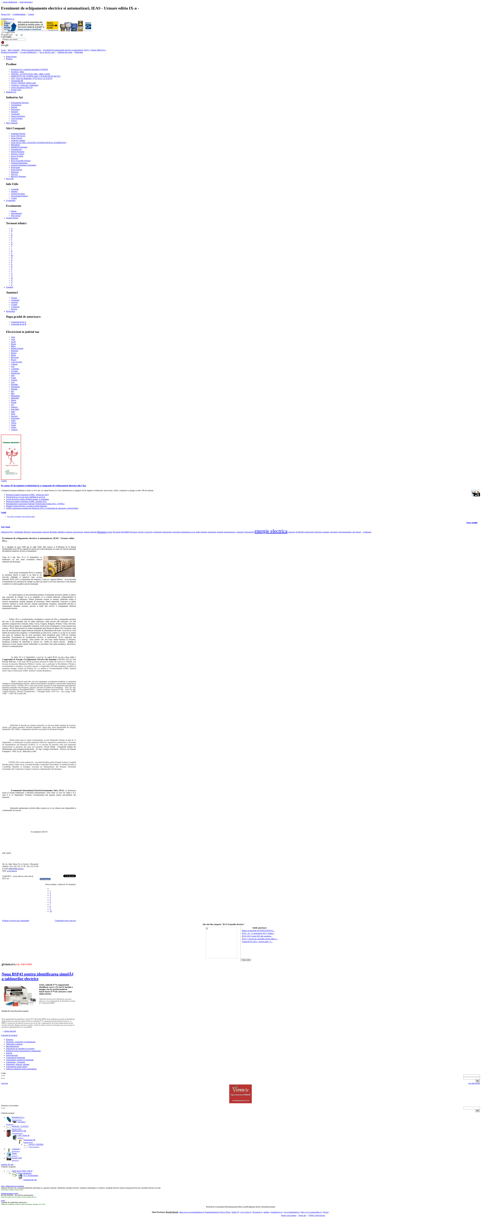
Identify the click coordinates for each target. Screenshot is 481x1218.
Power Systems (17, 156)
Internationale (16, 213)
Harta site (302, 1215)
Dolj (13, 375)
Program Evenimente (9, 52)
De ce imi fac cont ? (47, 52)
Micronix (14, 158)
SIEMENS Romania (19, 147)
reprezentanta (36, 532)
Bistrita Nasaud (17, 348)
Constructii (15, 114)
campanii (240, 532)
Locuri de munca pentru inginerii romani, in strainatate (27, 499)
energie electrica (271, 531)
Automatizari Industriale (15, 1058)
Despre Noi (5, 14)
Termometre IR (17, 81)
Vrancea (14, 430)
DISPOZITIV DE (19, 1131)
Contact (31, 14)
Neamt (13, 402)
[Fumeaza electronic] (11, 479)
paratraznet (212, 532)
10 (51, 911)
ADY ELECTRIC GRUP (22, 1171)
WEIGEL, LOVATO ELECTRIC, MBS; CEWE (30, 74)
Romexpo (15, 172)
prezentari (176, 532)
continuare (367, 532)
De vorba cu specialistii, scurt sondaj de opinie (21, 516)
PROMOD (15, 145)
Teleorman (15, 418)
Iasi (12, 391)
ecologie (300, 532)
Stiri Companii (13, 50)
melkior (267, 1212)
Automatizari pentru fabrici (16, 1067)
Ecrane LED (16, 90)
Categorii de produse (9, 1035)
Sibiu (13, 414)
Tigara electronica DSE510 (21, 87)
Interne (14, 211)
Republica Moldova (57, 532)
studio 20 (235, 1212)
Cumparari (15, 300)
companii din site (30, 1180)
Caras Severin (16, 362)
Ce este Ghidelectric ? (28, 52)
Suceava (14, 416)
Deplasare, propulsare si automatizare (20, 1042)
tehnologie (249, 532)
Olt (12, 405)
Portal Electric (172, 1212)
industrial (5, 532)
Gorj (13, 382)
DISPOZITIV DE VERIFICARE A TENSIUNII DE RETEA (36, 76)
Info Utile (10, 179)
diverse (141, 532)
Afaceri (14, 121)
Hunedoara (15, 387)
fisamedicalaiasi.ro (212, 1212)
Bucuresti (15, 357)
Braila (13, 355)
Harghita (14, 384)
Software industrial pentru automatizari (21, 1069)
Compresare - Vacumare (15, 1062)
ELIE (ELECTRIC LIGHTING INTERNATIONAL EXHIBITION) (38, 143)
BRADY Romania (18, 176)
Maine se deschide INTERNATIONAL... (258, 931)
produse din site (7, 1164)
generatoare (78, 532)
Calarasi (14, 364)
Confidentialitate (19, 14)
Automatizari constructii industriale (20, 1060)
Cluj (12, 366)
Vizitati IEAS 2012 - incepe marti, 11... (257, 942)
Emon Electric (16, 138)
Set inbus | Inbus (17, 72)
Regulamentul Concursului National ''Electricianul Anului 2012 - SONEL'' (35, 504)
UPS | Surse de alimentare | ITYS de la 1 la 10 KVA (31, 78)
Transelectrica (16, 149)
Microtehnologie (12, 1046)
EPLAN (14, 174)
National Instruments (19, 163)
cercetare (334, 532)
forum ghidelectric (10, 2)
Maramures (15, 396)
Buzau (13, 360)
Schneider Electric (18, 134)
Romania (101, 531)
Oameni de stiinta (18, 194)
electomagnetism (344, 532)
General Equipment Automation (23, 165)
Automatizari (16, 105)
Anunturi (9, 287)
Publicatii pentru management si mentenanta (23, 1051)
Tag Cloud (5, 527)
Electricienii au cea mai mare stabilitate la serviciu (25, 497)
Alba (13, 337)
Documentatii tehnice (19, 196)
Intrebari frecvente (65, 52)
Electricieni (10, 311)
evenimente (157, 532)
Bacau (13, 344)
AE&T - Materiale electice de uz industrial (12, 1186)
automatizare (229, 532)
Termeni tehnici (12, 218)
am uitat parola (474, 1083)
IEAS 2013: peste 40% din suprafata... (257, 936)
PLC (12, 532)
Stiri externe (16, 216)
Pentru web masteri (288, 1215)
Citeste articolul (10, 1031)
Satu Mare (15, 409)
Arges (13, 342)
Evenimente (10, 200)
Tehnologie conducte (14, 1044)
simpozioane (167, 532)
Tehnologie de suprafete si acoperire (20, 1049)
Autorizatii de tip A (18, 322)
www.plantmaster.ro (291, 1212)
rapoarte (291, 532)
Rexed (325, 1212)
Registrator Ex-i (18, 1117)
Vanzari (14, 298)
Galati (13, 378)
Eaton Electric (16, 170)
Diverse (14, 309)
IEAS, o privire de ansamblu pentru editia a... (260, 939)
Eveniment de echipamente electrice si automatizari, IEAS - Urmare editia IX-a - (74, 50)
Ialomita (14, 389)
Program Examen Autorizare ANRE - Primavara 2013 (27, 495)
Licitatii (14, 304)
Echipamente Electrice (20, 103)
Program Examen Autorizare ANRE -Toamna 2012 (26, 501)
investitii (125, 532)
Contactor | (16, 1149)
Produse (9, 59)
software (45, 532)
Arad (13, 339)
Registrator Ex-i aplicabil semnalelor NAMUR (29, 69)
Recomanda (45, 879)
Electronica (15, 109)
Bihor (13, 346)
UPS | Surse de (23, 1135)
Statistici (14, 191)
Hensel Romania (17, 152)
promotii (220, 532)
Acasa (3, 50)
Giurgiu (14, 380)
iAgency (3, 1200)
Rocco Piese (225, 1212)
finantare (134, 532)
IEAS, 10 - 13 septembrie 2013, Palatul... (258, 933)
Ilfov (13, 393)
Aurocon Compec (18, 140)
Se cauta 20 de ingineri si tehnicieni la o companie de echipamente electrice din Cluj (43, 485)
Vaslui (13, 425)
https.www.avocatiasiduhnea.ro (191, 1212)
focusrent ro (257, 1212)
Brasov (14, 353)
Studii (3, 512)
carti (353, 532)
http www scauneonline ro (311, 1212)
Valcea (13, 427)
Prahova (14, 407)
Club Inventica (17, 118)
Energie (14, 107)
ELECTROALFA (18, 136)
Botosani (14, 351)
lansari (358, 532)
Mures (13, 400)
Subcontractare (12, 1055)
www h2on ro (245, 1212)
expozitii (148, 532)
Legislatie (15, 189)
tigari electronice (26, 2)
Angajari (14, 302)
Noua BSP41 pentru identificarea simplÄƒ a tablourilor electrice (38, 976)
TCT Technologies (30, 1175)
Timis (13, 420)
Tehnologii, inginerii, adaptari (17, 1064)
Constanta (15, 369)
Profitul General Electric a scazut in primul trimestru (26, 506)
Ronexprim (15, 167)
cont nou (4, 1083)
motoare (69, 532)
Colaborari (15, 307)
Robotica (9, 1040)
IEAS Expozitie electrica (31, 50)
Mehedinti (15, 398)
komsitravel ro (276, 1212)
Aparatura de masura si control (9, 1193)
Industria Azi (11, 92)
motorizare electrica (313, 532)
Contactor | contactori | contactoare (24, 85)
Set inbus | (22, 1122)
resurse (109, 532)
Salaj (13, 411)
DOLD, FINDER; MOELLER (23, 83)
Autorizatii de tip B (18, 324)
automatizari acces (188, 532)
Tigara (14, 1153)
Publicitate (79, 52)
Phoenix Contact (17, 154)
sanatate (326, 532)
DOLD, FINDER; (36, 1144)
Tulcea (13, 423)
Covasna (14, 371)
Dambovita (15, 373)
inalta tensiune (201, 532)
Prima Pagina (11, 56)
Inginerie (14, 112)
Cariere (14, 198)
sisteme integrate (90, 532)
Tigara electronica (18, 116)
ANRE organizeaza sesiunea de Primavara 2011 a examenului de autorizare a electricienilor (42, 508)
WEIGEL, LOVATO (20, 1126)
